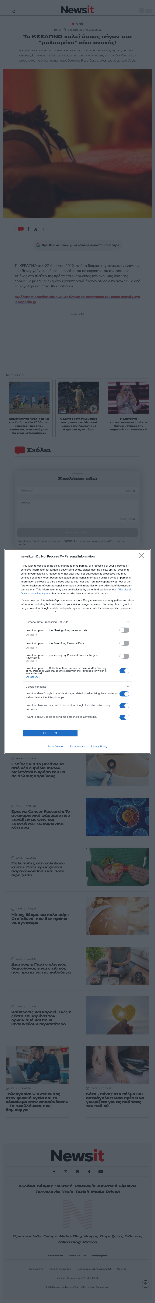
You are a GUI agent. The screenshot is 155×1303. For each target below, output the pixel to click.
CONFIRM (50, 733)
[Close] (142, 556)
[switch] (124, 630)
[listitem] (77, 622)
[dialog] (77, 651)
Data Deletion (56, 746)
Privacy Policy (99, 746)
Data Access (77, 746)
